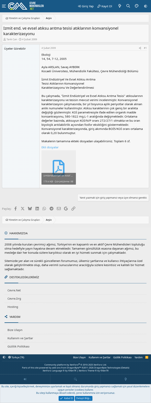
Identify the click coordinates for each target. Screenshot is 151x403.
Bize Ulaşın (14, 330)
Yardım (138, 357)
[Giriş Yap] (25, 379)
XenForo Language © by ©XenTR (59, 370)
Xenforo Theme (94, 370)
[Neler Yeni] (120, 6)
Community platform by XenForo (75, 364)
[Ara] (128, 6)
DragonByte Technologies (107, 367)
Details (125, 367)
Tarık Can (11, 39)
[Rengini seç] (137, 6)
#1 (145, 48)
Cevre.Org (14, 298)
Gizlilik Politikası (18, 346)
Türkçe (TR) (17, 357)
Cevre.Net (14, 290)
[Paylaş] (140, 48)
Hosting (12, 307)
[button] (145, 6)
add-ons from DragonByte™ (66, 367)
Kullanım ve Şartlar (20, 338)
